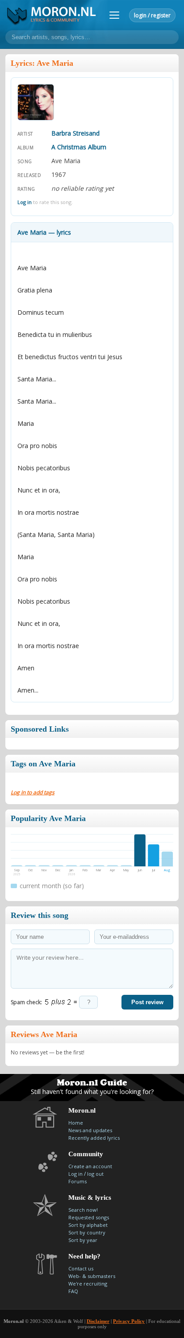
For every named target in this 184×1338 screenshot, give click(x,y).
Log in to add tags (32, 792)
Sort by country (86, 1232)
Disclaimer (98, 1321)
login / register (152, 15)
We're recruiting (87, 1283)
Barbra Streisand (75, 133)
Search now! (83, 1209)
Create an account (90, 1166)
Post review (147, 1002)
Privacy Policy (129, 1321)
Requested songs (88, 1217)
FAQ (73, 1291)
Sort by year (82, 1240)
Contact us (80, 1268)
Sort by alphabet (88, 1225)
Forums (77, 1181)
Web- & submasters (91, 1276)
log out (95, 1173)
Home (75, 1122)
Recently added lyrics (94, 1137)
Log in (24, 202)
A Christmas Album (78, 147)
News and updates (90, 1130)
